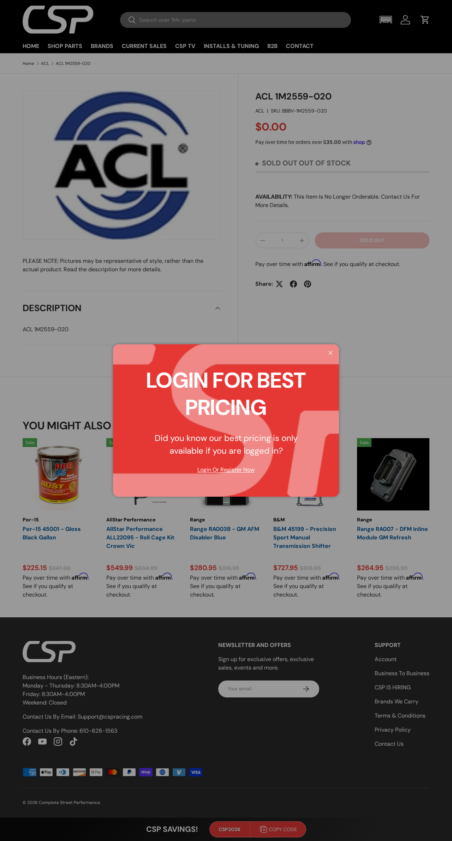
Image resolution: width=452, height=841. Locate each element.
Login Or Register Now (226, 469)
